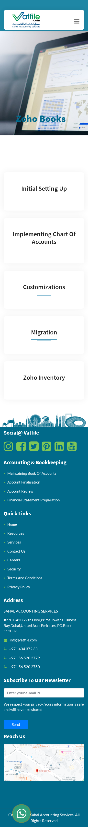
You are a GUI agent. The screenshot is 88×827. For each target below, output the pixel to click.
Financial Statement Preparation (33, 500)
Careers (13, 560)
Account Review (20, 491)
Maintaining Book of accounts (31, 473)
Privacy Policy (18, 587)
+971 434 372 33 (23, 649)
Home (12, 524)
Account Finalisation (23, 482)
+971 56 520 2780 (24, 666)
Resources (15, 533)
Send (16, 724)
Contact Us (16, 551)
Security (14, 569)
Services (14, 542)
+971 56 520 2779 (24, 658)
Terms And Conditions (24, 578)
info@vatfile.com (23, 640)
